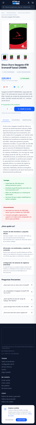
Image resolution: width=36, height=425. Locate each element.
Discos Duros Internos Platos (9, 15)
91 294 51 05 (6, 353)
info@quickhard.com (8, 351)
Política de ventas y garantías (11, 396)
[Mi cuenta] (28, 2)
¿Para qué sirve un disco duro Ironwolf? (18, 285)
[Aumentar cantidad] (11, 109)
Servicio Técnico (7, 367)
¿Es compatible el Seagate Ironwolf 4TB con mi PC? (18, 292)
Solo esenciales (9, 420)
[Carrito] (32, 2)
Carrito (4, 369)
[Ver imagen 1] (5, 57)
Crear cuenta (6, 383)
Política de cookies (7, 402)
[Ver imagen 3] (18, 57)
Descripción (6, 120)
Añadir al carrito (25, 109)
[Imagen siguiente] (32, 36)
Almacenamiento (11, 13)
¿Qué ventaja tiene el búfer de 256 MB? (18, 307)
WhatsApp (16, 353)
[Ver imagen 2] (11, 57)
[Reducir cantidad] (3, 109)
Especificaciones (26, 120)
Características (16, 120)
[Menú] (3, 2)
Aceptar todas (21, 420)
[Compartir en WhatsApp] (18, 87)
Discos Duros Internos (24, 13)
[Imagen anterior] (3, 36)
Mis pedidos (5, 386)
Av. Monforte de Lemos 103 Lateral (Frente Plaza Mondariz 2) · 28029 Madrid (18, 347)
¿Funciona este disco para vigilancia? (18, 312)
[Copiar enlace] (22, 87)
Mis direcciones (7, 388)
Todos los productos (8, 361)
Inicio (3, 13)
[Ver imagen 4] (25, 57)
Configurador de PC (8, 364)
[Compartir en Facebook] (14, 87)
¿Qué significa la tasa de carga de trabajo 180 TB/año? (18, 300)
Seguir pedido (6, 372)
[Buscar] (4, 7)
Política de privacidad (8, 399)
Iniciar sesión (6, 380)
